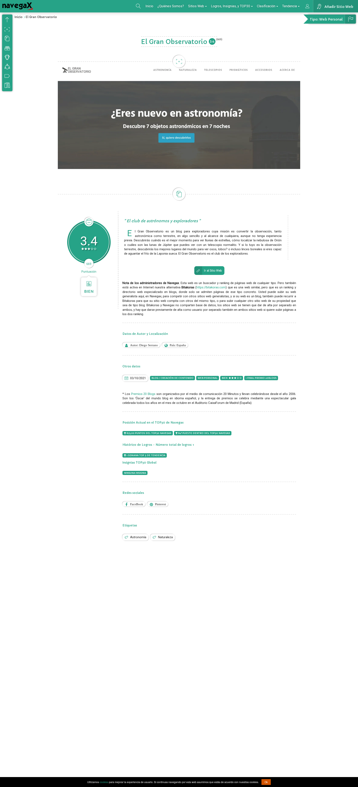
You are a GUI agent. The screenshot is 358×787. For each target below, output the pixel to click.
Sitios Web (196, 6)
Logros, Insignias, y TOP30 (230, 6)
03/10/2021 (138, 378)
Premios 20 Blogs (143, 394)
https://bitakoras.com (211, 287)
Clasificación (266, 6)
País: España (178, 345)
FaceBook (136, 504)
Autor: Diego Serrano (144, 345)
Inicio (149, 6)
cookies (104, 782)
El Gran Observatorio (41, 17)
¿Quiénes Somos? (170, 6)
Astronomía (138, 537)
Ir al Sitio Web (213, 270)
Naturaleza (165, 537)
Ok (266, 782)
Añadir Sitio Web (338, 7)
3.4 (212, 41)
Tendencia (289, 6)
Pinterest (160, 504)
